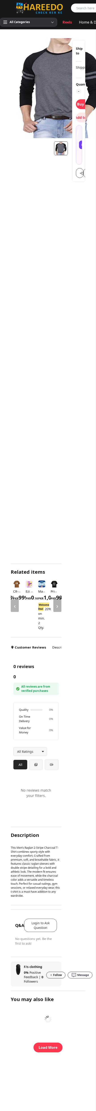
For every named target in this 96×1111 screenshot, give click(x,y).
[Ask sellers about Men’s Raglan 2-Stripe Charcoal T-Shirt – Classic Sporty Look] (79, 145)
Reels (67, 22)
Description (61, 647)
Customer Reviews (30, 647)
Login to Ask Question (40, 925)
